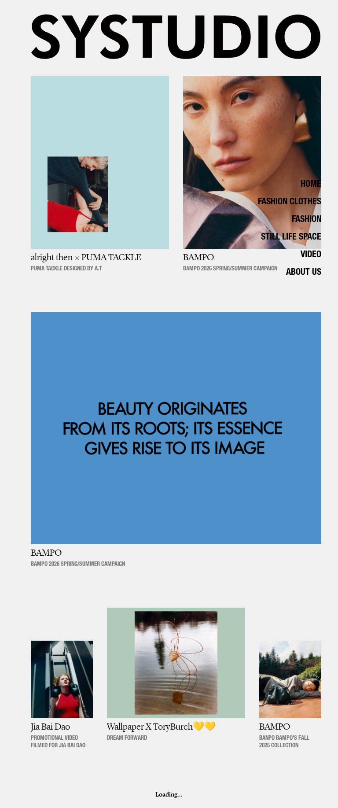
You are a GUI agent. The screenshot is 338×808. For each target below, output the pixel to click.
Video (311, 255)
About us (303, 273)
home (311, 185)
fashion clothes (289, 202)
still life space (291, 237)
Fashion (306, 220)
